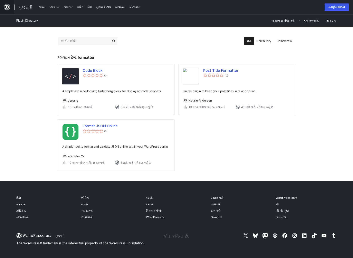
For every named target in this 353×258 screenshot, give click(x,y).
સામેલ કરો (217, 197)
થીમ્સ (84, 204)
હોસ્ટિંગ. (21, 210)
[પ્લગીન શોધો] (113, 41)
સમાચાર (21, 204)
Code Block (93, 70)
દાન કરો (215, 210)
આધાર (149, 204)
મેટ (277, 204)
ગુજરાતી (59, 236)
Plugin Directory (27, 20)
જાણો (149, 197)
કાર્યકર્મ (215, 204)
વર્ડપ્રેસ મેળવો (336, 7)
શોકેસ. (85, 197)
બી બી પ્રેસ (282, 210)
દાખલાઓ (87, 217)
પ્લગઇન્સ (87, 210)
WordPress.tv (155, 217)
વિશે (18, 197)
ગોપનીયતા (22, 217)
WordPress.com (286, 197)
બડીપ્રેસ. (281, 217)
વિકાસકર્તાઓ (154, 210)
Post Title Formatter (220, 70)
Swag (216, 217)
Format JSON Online (100, 126)
